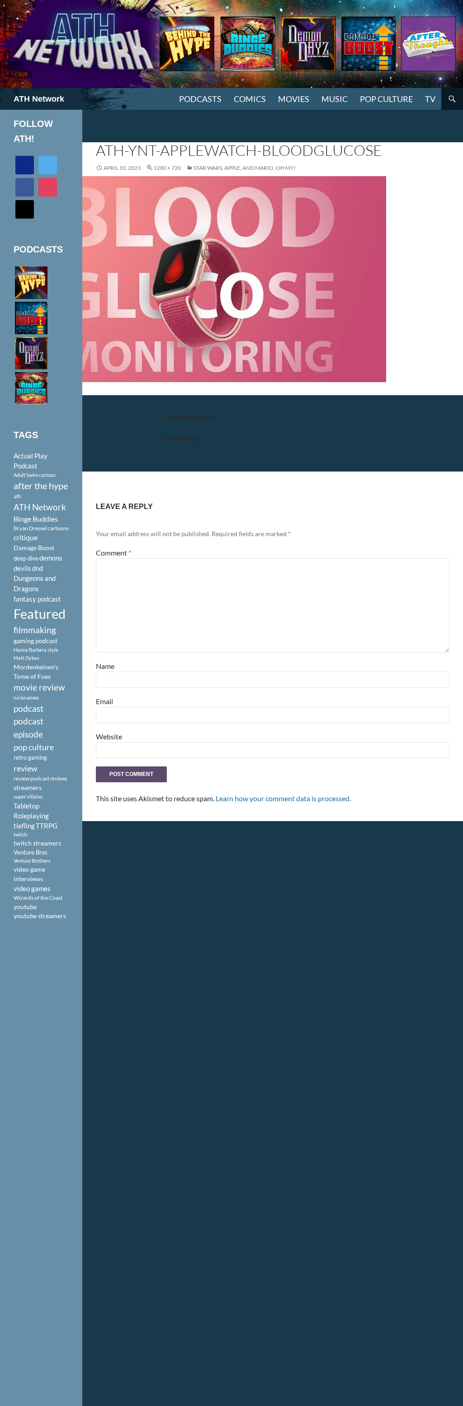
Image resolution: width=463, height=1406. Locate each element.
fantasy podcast (37, 599)
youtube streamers (40, 916)
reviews (58, 778)
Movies (293, 99)
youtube (25, 907)
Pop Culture (386, 99)
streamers (28, 787)
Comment (113, 552)
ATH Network (39, 98)
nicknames (26, 697)
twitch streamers (37, 843)
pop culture (34, 747)
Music (334, 99)
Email (104, 701)
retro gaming (30, 757)
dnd (37, 568)
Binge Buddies (36, 519)
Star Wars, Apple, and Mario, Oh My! (245, 167)
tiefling (24, 826)
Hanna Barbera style (36, 650)
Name (105, 666)
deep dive (26, 558)
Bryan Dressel (30, 528)
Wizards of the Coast (38, 898)
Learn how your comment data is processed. (283, 798)
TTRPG (46, 826)
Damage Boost (34, 547)
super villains (28, 796)
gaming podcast (35, 641)
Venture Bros (30, 852)
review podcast (31, 778)
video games (32, 888)
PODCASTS (200, 99)
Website (109, 736)
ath (17, 496)
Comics (250, 99)
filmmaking (35, 630)
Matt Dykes (26, 658)
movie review (39, 687)
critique (26, 537)
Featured (40, 613)
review (26, 768)
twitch (20, 834)
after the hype (41, 486)
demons (50, 558)
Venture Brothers (32, 861)
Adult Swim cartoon (35, 475)
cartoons (58, 528)
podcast (28, 708)
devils (22, 568)
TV (430, 99)
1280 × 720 (167, 167)
